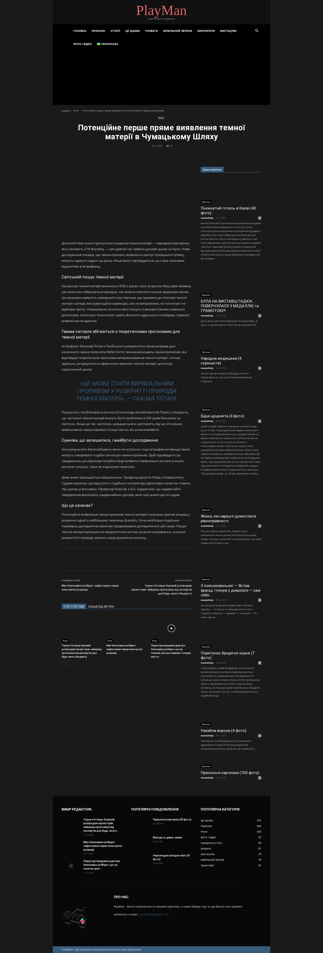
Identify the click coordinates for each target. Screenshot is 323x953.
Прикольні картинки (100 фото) (230, 772)
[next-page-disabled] (70, 664)
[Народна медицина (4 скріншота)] (231, 343)
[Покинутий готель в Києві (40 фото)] (231, 190)
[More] (179, 154)
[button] (256, 31)
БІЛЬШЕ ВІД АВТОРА (101, 606)
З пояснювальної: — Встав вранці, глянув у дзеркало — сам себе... (230, 590)
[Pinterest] (161, 154)
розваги (151, 31)
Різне (76, 110)
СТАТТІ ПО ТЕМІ (74, 606)
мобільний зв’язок (177, 31)
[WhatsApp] (170, 154)
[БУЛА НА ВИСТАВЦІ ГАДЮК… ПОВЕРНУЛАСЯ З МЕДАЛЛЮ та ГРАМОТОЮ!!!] (231, 282)
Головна (79, 31)
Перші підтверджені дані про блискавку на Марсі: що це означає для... (101, 865)
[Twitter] (152, 154)
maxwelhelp (207, 217)
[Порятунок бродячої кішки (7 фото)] (231, 636)
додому (66, 110)
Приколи (98, 31)
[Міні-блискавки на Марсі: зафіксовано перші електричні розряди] (126, 628)
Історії (115, 31)
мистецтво (228, 31)
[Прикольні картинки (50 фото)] (140, 824)
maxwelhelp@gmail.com (153, 914)
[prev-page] (64, 664)
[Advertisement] (161, 78)
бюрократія (206, 31)
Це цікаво (132, 31)
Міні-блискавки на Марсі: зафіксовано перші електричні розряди (90, 587)
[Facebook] (144, 154)
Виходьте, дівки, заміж (167, 837)
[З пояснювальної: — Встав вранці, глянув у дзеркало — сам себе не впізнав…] (231, 566)
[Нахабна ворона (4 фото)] (231, 715)
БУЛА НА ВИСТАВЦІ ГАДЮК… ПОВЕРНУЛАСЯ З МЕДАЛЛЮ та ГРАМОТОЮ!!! (230, 306)
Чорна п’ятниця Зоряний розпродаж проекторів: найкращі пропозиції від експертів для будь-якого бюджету (161, 589)
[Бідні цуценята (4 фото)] (231, 400)
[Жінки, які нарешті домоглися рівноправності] (231, 497)
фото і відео (82, 44)
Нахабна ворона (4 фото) (223, 730)
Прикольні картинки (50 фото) (172, 819)
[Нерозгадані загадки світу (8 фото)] (136, 857)
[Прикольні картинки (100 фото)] (231, 762)
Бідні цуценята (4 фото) (222, 416)
